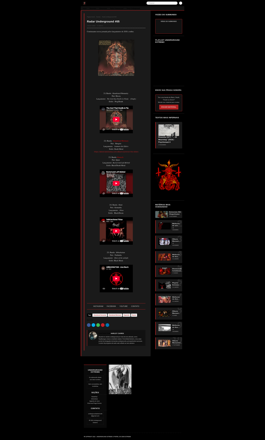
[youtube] (180, 436)
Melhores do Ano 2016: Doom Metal (176, 326)
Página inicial (91, 17)
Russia (98, 17)
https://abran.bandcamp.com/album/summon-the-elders (116, 152)
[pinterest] (103, 325)
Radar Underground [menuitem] (116, 8)
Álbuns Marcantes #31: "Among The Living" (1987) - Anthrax (176, 312)
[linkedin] (107, 325)
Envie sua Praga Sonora (94, 403)
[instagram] (177, 436)
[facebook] (89, 325)
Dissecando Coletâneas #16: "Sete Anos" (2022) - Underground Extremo (177, 270)
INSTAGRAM (98, 306)
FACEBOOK (111, 306)
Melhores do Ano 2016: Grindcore (176, 298)
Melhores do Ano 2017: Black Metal (176, 256)
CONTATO (135, 306)
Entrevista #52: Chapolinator (175, 213)
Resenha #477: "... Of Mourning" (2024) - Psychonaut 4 (167, 139)
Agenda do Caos (94, 401)
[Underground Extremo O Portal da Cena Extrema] (84, 4)
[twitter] (93, 325)
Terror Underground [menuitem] (133, 8)
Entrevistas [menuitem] (103, 8)
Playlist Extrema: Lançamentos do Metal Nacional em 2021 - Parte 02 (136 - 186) (177, 284)
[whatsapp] (98, 325)
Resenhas (94, 396)
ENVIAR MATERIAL (168, 107)
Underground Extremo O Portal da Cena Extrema (113, 436)
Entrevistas (94, 399)
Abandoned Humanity (99, 315)
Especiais (126, 315)
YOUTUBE (123, 306)
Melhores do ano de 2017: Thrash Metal (176, 225)
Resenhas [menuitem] (93, 8)
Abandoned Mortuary (115, 315)
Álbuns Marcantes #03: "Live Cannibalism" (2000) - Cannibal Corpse (177, 342)
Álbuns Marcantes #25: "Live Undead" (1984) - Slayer (176, 240)
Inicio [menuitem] (85, 8)
